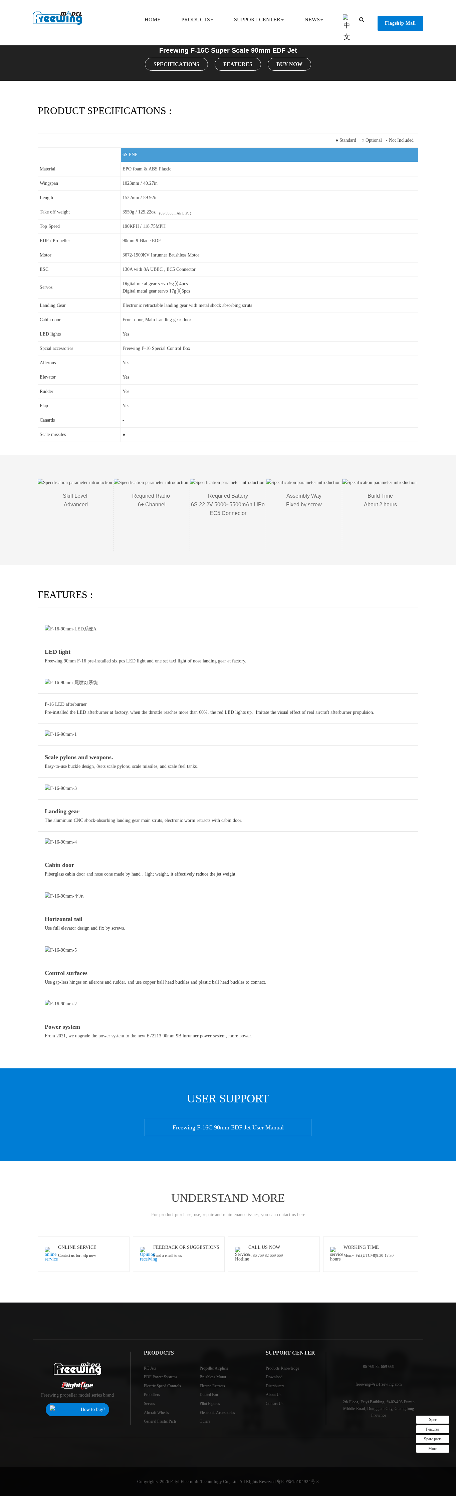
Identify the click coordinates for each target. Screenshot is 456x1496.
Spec (433, 1419)
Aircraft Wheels (156, 1412)
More (432, 1448)
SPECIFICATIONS (176, 64)
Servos (149, 1403)
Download (274, 1377)
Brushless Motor (213, 1377)
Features (432, 1429)
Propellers (152, 1394)
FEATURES (237, 64)
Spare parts (433, 1439)
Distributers (275, 1386)
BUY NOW (289, 64)
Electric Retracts (212, 1386)
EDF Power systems (160, 1377)
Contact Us (274, 1403)
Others (205, 1421)
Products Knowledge (282, 1368)
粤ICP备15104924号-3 (298, 1481)
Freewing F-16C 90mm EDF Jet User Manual (228, 1127)
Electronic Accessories (217, 1412)
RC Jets (150, 1368)
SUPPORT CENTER (257, 19)
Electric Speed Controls (162, 1386)
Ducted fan (209, 1394)
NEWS (312, 19)
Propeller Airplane (214, 1368)
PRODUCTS (195, 19)
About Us (273, 1394)
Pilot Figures (210, 1403)
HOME (153, 19)
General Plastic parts (160, 1421)
